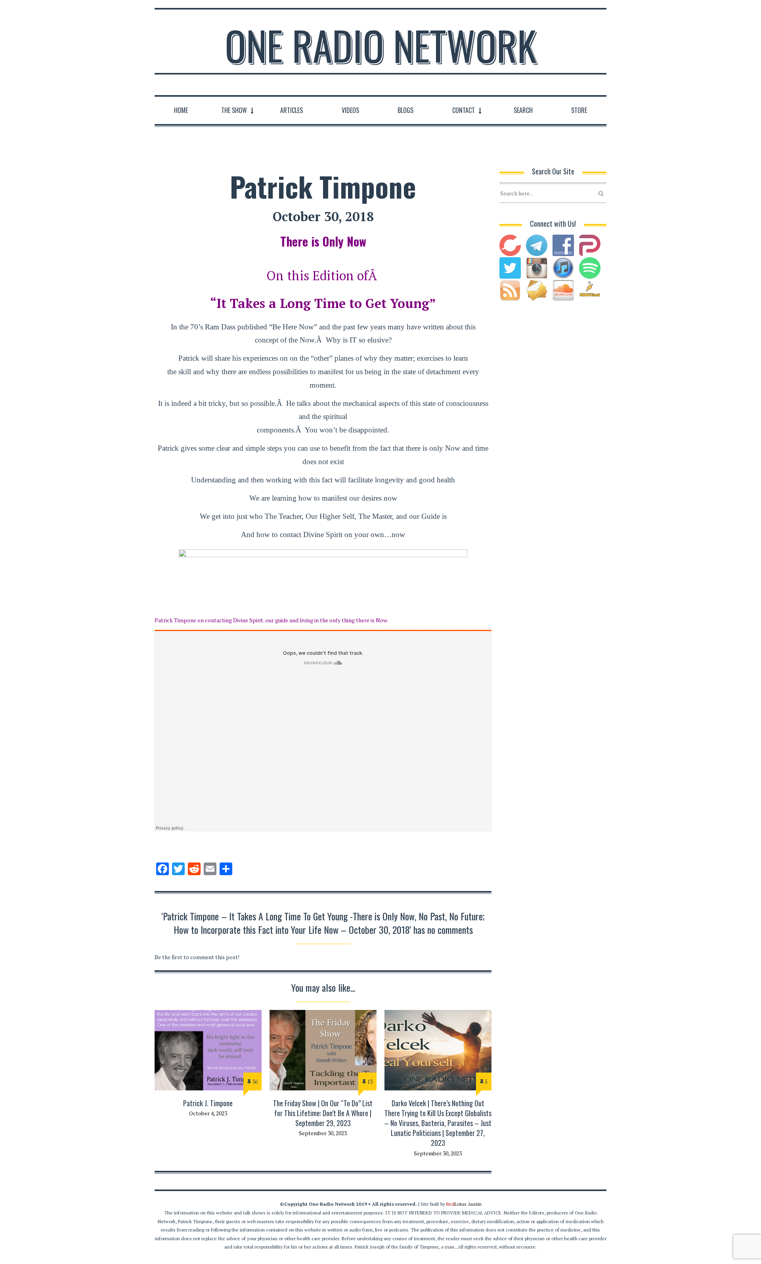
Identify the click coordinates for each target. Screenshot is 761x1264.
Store (579, 110)
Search (523, 110)
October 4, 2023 (208, 1113)
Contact (463, 110)
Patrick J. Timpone (208, 1103)
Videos (350, 110)
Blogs (405, 110)
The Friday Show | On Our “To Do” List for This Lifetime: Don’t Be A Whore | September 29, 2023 (323, 1113)
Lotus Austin (464, 1204)
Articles (291, 110)
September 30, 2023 (323, 1133)
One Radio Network (381, 45)
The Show (234, 110)
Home (181, 110)
